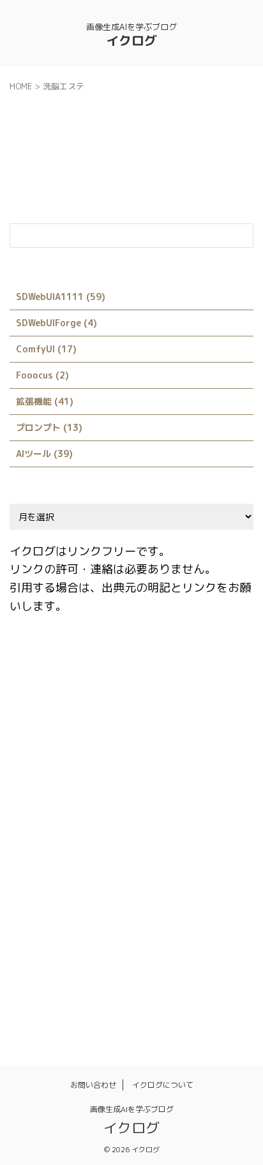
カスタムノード (48, 857)
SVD (26, 830)
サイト (31, 885)
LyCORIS (227, 747)
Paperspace (42, 775)
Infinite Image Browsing (67, 747)
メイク (138, 912)
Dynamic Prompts (54, 692)
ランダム (35, 939)
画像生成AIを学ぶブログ (132, 1109)
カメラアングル (126, 857)
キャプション (200, 857)
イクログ (131, 40)
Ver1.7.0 (173, 830)
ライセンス (192, 912)
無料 (117, 967)
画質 (27, 994)
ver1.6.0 (120, 830)
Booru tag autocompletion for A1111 (139, 665)
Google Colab (148, 720)
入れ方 (84, 939)
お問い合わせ (93, 1084)
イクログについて (162, 1084)
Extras (32, 720)
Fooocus (83, 720)
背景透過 (72, 994)
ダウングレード (130, 885)
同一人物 (134, 939)
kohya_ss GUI (162, 747)
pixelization (110, 775)
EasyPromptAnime (146, 692)
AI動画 (31, 665)
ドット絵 (196, 885)
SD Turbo (174, 775)
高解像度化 (130, 994)
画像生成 (199, 967)
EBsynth (220, 692)
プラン (31, 912)
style (200, 802)
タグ (72, 885)
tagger (69, 830)
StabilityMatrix (50, 802)
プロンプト (84, 912)
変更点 (183, 939)
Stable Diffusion (136, 802)
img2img (213, 720)
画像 (154, 967)
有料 (80, 967)
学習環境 (35, 967)
